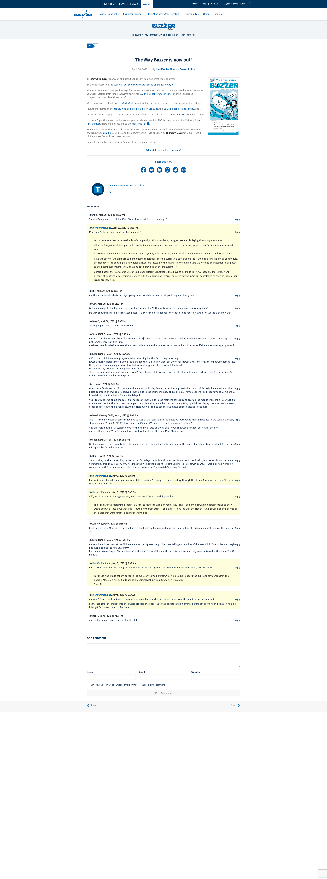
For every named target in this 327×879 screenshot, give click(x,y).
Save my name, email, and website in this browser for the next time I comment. (128, 685)
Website (195, 672)
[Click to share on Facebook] (143, 169)
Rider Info (108, 3)
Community (191, 14)
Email (142, 672)
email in (107, 133)
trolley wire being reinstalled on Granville (136, 108)
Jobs (204, 4)
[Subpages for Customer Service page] (142, 14)
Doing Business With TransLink (163, 14)
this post (93, 483)
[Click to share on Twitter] (151, 169)
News (194, 4)
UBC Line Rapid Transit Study (179, 108)
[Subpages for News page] (210, 14)
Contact (214, 4)
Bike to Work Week (123, 103)
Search (218, 14)
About (146, 3)
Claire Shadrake (177, 114)
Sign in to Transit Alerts (234, 4)
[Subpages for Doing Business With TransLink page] (180, 14)
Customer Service (132, 14)
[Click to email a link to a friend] (183, 169)
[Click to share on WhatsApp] (167, 169)
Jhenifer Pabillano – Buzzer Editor (175, 69)
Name (90, 672)
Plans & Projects (129, 3)
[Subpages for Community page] (198, 14)
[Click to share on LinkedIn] (159, 169)
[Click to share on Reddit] (175, 169)
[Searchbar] (250, 4)
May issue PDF (139, 123)
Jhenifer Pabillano (101, 227)
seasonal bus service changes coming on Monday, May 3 (143, 84)
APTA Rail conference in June (156, 94)
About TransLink (108, 14)
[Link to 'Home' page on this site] (83, 14)
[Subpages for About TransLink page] (118, 14)
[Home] (89, 45)
